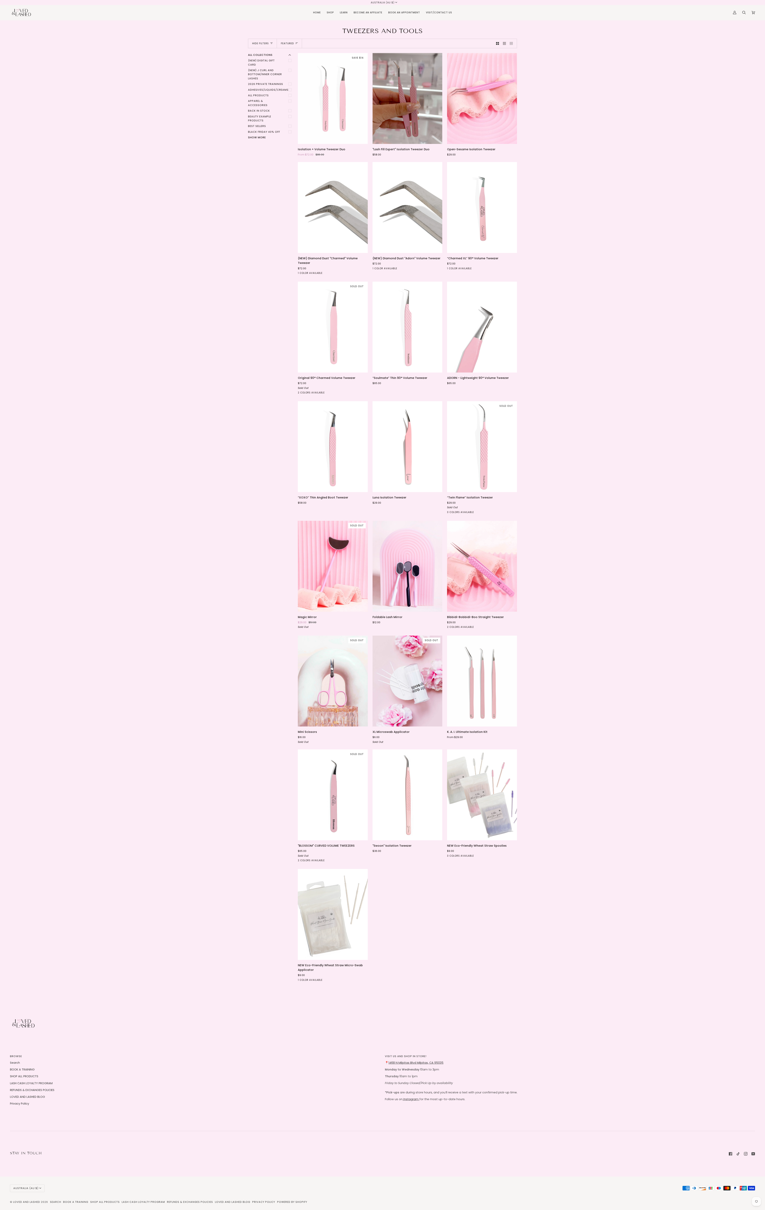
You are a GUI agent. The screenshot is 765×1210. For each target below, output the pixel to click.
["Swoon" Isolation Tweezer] (407, 794)
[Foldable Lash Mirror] (407, 566)
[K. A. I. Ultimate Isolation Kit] (482, 681)
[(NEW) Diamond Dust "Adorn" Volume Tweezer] (407, 207)
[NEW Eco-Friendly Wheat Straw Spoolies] (482, 794)
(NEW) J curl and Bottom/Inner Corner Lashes (265, 74)
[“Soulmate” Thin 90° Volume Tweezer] (407, 327)
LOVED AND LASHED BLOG (27, 1097)
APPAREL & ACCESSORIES (258, 103)
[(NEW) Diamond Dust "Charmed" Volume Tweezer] (333, 207)
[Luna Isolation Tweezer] (407, 446)
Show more (257, 137)
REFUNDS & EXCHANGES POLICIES (32, 1090)
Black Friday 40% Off (264, 132)
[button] (330, 12)
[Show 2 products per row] (497, 43)
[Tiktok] (738, 1154)
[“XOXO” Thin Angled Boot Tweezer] (333, 446)
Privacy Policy (19, 1104)
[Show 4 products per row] (512, 43)
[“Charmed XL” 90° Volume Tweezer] (482, 207)
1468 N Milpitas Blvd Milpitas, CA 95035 (415, 1063)
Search (15, 1063)
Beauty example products (259, 118)
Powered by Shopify (292, 1202)
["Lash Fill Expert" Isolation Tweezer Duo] (407, 98)
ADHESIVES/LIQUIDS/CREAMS (268, 89)
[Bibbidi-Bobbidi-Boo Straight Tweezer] (482, 566)
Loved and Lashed (26, 1202)
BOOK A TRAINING (22, 1069)
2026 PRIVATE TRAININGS (265, 84)
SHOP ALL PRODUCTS (24, 1076)
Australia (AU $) (382, 2)
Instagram (411, 1099)
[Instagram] (745, 1154)
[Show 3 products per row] (504, 43)
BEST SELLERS (257, 126)
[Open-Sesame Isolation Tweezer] (482, 98)
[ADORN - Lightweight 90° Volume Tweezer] (482, 327)
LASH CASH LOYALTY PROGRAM (31, 1083)
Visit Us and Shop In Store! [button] (406, 1056)
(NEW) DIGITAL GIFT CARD (261, 62)
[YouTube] (753, 1154)
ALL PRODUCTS (258, 95)
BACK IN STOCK (259, 110)
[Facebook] (730, 1154)
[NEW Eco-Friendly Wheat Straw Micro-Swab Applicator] (333, 914)
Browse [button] (16, 1056)
